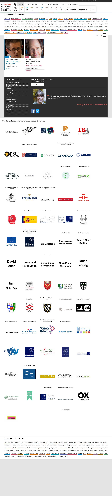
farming (98, 21)
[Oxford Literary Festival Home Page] (6, 7)
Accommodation (72, 4)
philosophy (90, 26)
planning (96, 26)
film (106, 21)
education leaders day (58, 21)
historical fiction (63, 24)
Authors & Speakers (31, 4)
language (101, 24)
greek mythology (49, 24)
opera (51, 26)
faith (94, 21)
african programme (15, 18)
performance (80, 26)
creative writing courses (10, 21)
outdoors (56, 26)
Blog (63, 4)
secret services (55, 29)
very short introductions (10, 32)
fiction (102, 21)
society (80, 29)
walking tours (20, 32)
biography (60, 18)
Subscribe (37, 84)
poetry (101, 26)
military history (28, 26)
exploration (89, 21)
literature (7, 26)
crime (18, 21)
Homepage (14, 4)
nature (46, 26)
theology (101, 29)
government (32, 24)
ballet (50, 18)
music (34, 26)
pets (85, 26)
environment (82, 21)
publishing (20, 29)
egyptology (67, 21)
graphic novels (40, 24)
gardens (15, 24)
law (106, 24)
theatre (95, 29)
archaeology (42, 18)
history (69, 24)
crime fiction (24, 21)
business (71, 18)
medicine (17, 26)
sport (84, 29)
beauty (55, 18)
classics (105, 18)
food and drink (8, 24)
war (25, 32)
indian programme (82, 24)
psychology (14, 29)
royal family (42, 29)
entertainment (74, 21)
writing (65, 32)
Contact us (78, 1)
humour (74, 24)
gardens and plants (23, 24)
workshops (53, 32)
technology (89, 29)
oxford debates (63, 26)
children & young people (80, 18)
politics (105, 26)
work (48, 32)
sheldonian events (72, 29)
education (49, 21)
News (41, 4)
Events (20, 4)
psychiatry (7, 29)
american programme (27, 18)
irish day (90, 24)
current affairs (31, 21)
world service (60, 32)
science (48, 29)
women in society (41, 32)
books (65, 18)
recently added (34, 29)
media (11, 26)
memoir (22, 26)
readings (26, 29)
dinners (38, 21)
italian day (95, 24)
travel (105, 29)
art (47, 18)
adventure (7, 18)
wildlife (35, 32)
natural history (40, 26)
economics (43, 21)
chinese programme (97, 18)
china (89, 18)
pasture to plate (72, 26)
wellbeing (29, 32)
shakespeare (63, 29)
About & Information (52, 4)
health (56, 24)
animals (36, 18)
